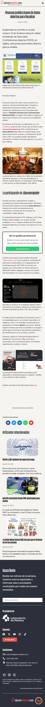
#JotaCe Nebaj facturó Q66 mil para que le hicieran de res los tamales (22, 541)
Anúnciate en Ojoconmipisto (22, 408)
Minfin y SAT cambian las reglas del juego (18, 459)
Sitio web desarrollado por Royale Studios (31, 688)
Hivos (14, 222)
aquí (35, 385)
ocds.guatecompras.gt (11, 129)
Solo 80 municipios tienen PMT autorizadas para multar (21, 499)
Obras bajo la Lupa (10, 260)
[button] (8, 422)
